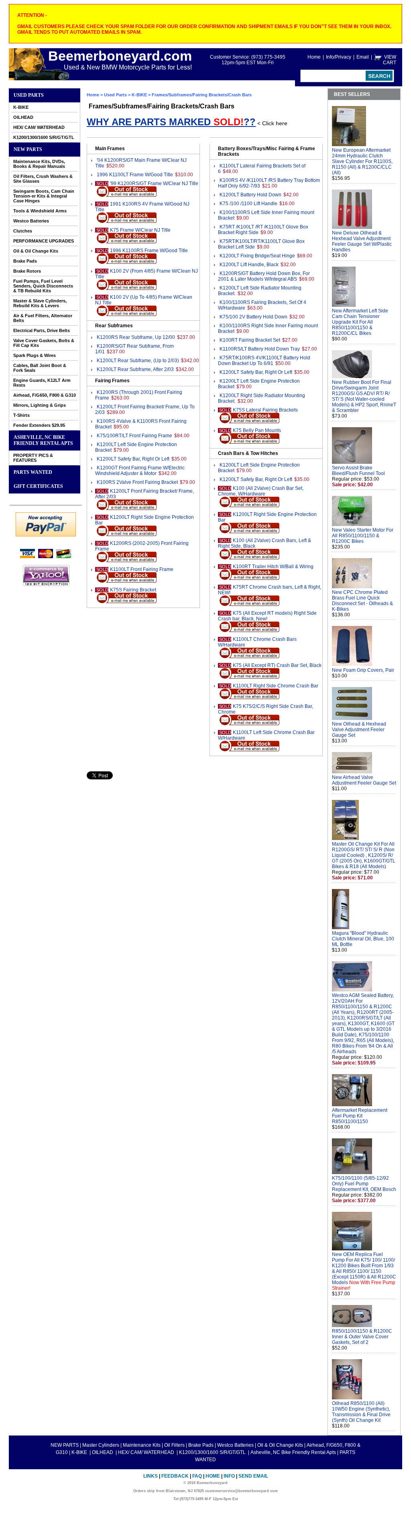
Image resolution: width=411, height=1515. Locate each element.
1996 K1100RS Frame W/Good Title (149, 250)
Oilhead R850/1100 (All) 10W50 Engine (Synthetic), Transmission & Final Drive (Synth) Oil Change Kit (361, 1412)
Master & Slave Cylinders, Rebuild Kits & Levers (40, 303)
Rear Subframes (114, 325)
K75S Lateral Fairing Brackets (265, 410)
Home (314, 57)
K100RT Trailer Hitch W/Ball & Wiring (273, 566)
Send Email (253, 1476)
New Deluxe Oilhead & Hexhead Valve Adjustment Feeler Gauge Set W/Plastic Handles (362, 241)
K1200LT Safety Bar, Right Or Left (133, 459)
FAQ (197, 1476)
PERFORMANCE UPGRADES (43, 241)
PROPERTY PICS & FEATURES (33, 458)
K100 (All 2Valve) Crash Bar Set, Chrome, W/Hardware (260, 491)
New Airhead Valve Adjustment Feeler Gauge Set (364, 780)
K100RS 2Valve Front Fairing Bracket (137, 482)
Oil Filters (174, 1445)
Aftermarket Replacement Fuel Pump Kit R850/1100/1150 (359, 1115)
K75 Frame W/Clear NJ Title (140, 230)
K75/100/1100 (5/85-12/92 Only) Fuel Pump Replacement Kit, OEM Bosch (364, 1183)
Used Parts (29, 95)
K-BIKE (20, 107)
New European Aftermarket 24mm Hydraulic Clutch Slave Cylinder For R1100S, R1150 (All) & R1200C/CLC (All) (362, 161)
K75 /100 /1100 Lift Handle (248, 203)
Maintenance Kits (142, 1445)
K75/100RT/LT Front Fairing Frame (134, 435)
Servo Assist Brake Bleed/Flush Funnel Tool (358, 470)
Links (150, 1476)
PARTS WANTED (33, 472)
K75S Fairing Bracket (133, 590)
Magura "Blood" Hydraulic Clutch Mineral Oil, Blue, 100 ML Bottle (363, 938)
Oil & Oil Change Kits (35, 251)
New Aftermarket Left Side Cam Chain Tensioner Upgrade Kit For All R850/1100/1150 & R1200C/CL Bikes (360, 322)
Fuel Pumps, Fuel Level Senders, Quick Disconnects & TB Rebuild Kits (43, 286)
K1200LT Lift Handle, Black (249, 264)
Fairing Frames (112, 380)
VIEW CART (389, 59)
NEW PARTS (28, 149)
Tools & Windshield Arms (40, 210)
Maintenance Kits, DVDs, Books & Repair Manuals (39, 164)
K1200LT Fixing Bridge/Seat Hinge (257, 256)
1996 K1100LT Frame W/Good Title (135, 174)
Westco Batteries (31, 220)
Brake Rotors (27, 271)
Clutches (22, 230)
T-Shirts (21, 415)
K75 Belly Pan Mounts (257, 430)
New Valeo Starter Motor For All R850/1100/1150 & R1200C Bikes (362, 535)
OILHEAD (23, 117)
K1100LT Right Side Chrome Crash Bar (275, 686)
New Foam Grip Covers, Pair (363, 670)
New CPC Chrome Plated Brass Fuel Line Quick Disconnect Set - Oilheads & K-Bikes (362, 600)
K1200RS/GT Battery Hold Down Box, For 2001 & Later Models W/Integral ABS (264, 276)
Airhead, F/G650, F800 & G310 (44, 395)
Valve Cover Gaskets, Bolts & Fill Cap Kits (43, 343)
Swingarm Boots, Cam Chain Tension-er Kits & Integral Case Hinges (43, 196)
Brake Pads (25, 261)
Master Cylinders (100, 1445)
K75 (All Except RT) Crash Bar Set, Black (277, 665)
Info (229, 1476)
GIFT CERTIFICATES (38, 486)
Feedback (175, 1476)
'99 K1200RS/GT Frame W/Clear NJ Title (154, 183)
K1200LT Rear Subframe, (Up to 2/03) (138, 360)
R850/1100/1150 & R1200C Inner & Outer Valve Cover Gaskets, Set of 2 (362, 1336)
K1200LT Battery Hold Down (250, 195)
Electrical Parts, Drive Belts (41, 330)
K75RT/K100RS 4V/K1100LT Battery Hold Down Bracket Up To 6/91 (264, 360)
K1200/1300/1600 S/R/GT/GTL (43, 137)
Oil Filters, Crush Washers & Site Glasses (43, 179)
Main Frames (110, 148)
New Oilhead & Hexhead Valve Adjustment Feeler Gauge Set (359, 729)
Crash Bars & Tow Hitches (248, 453)
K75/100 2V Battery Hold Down (253, 317)
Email (362, 57)
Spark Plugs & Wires (34, 355)
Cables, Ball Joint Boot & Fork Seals (39, 368)
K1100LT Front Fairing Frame (141, 569)
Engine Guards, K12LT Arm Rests (42, 382)
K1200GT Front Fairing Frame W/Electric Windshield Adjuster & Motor (140, 470)
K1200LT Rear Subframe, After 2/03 (135, 369)
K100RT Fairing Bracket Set (250, 340)
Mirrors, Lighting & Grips (39, 405)
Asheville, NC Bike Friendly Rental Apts (43, 440)
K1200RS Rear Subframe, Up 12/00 (136, 337)
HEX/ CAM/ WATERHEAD (39, 127)
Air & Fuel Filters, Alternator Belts (42, 318)
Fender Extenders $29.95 (39, 425)
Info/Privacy (338, 57)
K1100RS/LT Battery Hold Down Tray (260, 349)
